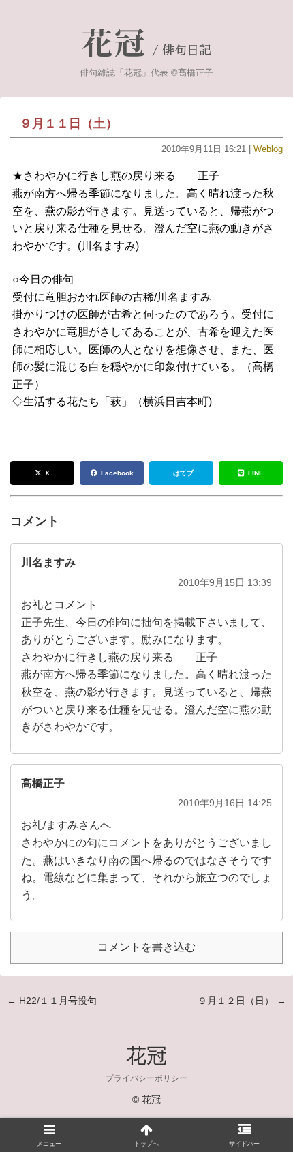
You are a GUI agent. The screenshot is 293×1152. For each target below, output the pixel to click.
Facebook (117, 473)
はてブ (183, 473)
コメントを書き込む (146, 947)
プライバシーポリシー (146, 1078)
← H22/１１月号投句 (52, 1000)
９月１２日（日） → (242, 1000)
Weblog (268, 149)
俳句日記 (186, 50)
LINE (256, 473)
